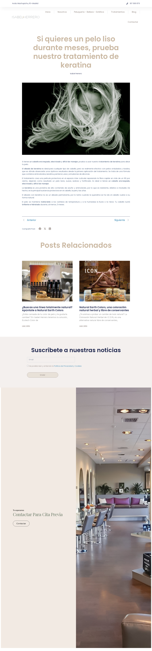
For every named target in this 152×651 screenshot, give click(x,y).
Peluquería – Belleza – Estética (89, 11)
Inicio (48, 11)
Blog (134, 11)
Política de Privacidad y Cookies (68, 366)
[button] (40, 228)
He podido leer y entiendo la (55, 366)
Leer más (26, 326)
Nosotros (62, 11)
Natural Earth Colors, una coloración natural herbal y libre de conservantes (104, 309)
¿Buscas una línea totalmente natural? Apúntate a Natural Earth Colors (47, 309)
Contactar (133, 22)
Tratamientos (118, 11)
